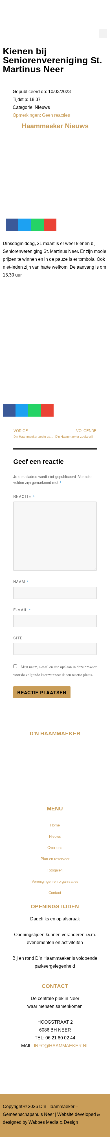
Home (55, 825)
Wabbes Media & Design (53, 1122)
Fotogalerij (55, 870)
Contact (55, 893)
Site (18, 638)
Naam (21, 581)
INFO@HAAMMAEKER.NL (61, 1045)
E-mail (22, 609)
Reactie (24, 496)
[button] (103, 33)
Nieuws (55, 836)
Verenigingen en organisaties (55, 881)
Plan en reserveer (55, 859)
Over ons (54, 848)
